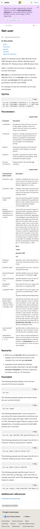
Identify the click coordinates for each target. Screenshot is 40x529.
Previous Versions (17, 521)
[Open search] (31, 2)
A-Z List (9, 25)
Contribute (4, 524)
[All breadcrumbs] (3, 25)
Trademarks (15, 526)
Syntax (5, 44)
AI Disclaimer (5, 521)
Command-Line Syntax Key (10, 499)
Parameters (6, 47)
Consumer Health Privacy (26, 524)
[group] (20, 104)
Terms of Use (5, 526)
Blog (26, 521)
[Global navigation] (2, 2)
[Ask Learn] (33, 25)
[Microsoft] (20, 2)
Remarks (5, 49)
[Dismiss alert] (37, 7)
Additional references (9, 54)
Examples (6, 52)
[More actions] (37, 25)
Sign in (36, 2)
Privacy (12, 524)
